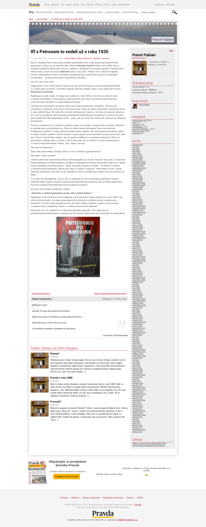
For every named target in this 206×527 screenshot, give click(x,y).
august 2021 (137, 263)
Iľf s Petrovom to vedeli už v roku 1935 (66, 19)
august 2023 (137, 214)
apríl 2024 (136, 198)
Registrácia (159, 5)
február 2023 (137, 227)
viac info (138, 505)
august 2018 (137, 324)
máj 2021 (136, 267)
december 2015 (138, 375)
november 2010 (138, 430)
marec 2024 (137, 200)
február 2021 (137, 273)
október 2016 (137, 354)
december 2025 (138, 162)
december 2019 (138, 299)
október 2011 (137, 413)
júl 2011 (135, 419)
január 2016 (137, 373)
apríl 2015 (136, 381)
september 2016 (139, 356)
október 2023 (137, 210)
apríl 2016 (136, 366)
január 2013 (137, 398)
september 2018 (139, 322)
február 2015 (137, 383)
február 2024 (137, 202)
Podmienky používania (113, 498)
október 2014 (137, 392)
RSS (171, 51)
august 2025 (137, 170)
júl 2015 (135, 379)
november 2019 (138, 301)
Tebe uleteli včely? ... (40, 305)
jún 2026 (136, 149)
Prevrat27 (55, 401)
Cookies (129, 498)
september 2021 (139, 261)
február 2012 (137, 406)
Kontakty (64, 498)
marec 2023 (137, 225)
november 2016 (138, 352)
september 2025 (139, 168)
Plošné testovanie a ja (41, 294)
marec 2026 (137, 155)
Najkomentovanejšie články (89, 12)
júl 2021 (135, 265)
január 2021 (137, 276)
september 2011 (139, 415)
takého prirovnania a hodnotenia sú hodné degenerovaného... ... (58, 317)
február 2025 (137, 179)
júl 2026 (135, 147)
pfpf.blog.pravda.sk (139, 58)
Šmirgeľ (54, 353)
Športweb (55, 5)
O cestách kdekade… (141, 129)
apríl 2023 (136, 223)
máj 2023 (136, 221)
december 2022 (138, 231)
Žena (83, 5)
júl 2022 (135, 242)
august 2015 (137, 377)
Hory (134, 123)
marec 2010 (137, 432)
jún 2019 (136, 309)
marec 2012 (137, 404)
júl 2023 (135, 217)
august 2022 (137, 240)
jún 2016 (136, 362)
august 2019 (137, 307)
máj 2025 (136, 172)
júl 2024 (135, 191)
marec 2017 (137, 345)
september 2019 (139, 305)
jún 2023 (136, 219)
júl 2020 (135, 284)
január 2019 (137, 320)
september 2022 (139, 238)
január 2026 (137, 160)
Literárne (96, 58)
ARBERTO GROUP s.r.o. (128, 520)
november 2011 (138, 411)
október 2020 (137, 282)
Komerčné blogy (130, 12)
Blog (31, 12)
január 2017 (137, 347)
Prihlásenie (170, 5)
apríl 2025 (136, 174)
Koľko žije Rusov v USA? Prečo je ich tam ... (50, 323)
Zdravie (76, 5)
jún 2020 (136, 286)
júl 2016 (135, 360)
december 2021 (138, 257)
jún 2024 (136, 193)
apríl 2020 (136, 290)
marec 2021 (137, 271)
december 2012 (138, 400)
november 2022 (138, 233)
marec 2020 (137, 292)
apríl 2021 (136, 269)
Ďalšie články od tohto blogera (54, 348)
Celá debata (108, 335)
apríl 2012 (136, 402)
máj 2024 (136, 195)
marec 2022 (137, 250)
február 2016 (137, 371)
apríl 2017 (136, 343)
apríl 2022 (136, 248)
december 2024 (138, 183)
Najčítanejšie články (64, 12)
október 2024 (137, 187)
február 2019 (137, 318)
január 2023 (137, 229)
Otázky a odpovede (91, 498)
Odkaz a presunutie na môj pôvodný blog (149, 443)
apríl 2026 (136, 153)
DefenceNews (124, 5)
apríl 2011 (136, 423)
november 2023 (138, 208)
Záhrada (98, 5)
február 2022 (137, 252)
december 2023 (138, 206)
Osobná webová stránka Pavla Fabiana (148, 445)
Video (114, 5)
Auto (63, 5)
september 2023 (139, 212)
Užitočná (107, 5)
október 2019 (137, 303)
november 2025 (138, 164)
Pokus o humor (138, 131)
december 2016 (138, 349)
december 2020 (138, 278)
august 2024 (137, 189)
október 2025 (137, 166)
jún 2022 (136, 244)
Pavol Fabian (42, 19)
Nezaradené (137, 127)
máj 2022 (136, 246)
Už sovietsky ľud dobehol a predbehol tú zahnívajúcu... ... (55, 329)
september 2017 (139, 333)
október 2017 (137, 330)
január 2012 (137, 408)
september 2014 (139, 394)
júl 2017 (135, 337)
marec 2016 (137, 368)
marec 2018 (137, 326)
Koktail (69, 5)
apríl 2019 (136, 314)
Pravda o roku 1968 (61, 377)
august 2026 (137, 145)
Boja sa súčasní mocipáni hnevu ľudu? (110, 294)
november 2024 (138, 185)
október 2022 (137, 235)
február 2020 (137, 295)
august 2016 (137, 358)
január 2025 (137, 181)
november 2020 (138, 280)
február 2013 (137, 396)
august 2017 (137, 335)
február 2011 (137, 425)
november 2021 (138, 259)
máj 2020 (136, 288)
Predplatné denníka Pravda (66, 476)
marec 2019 (137, 316)
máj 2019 (136, 311)
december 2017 (138, 328)
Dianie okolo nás (84, 58)
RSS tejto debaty (121, 335)
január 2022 (137, 254)
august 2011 (137, 417)
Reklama (75, 498)
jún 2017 (136, 339)
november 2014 (138, 390)
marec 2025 (137, 176)
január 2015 (137, 385)
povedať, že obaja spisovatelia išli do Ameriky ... (51, 311)
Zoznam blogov (112, 12)
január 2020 (137, 297)
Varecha (90, 5)
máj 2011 (136, 421)
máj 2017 (136, 341)
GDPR (140, 498)
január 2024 (137, 204)
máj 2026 (136, 151)
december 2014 (138, 387)
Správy (47, 5)
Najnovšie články (44, 12)
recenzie (105, 58)
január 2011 (137, 427)
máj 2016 (136, 364)
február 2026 (137, 157)
